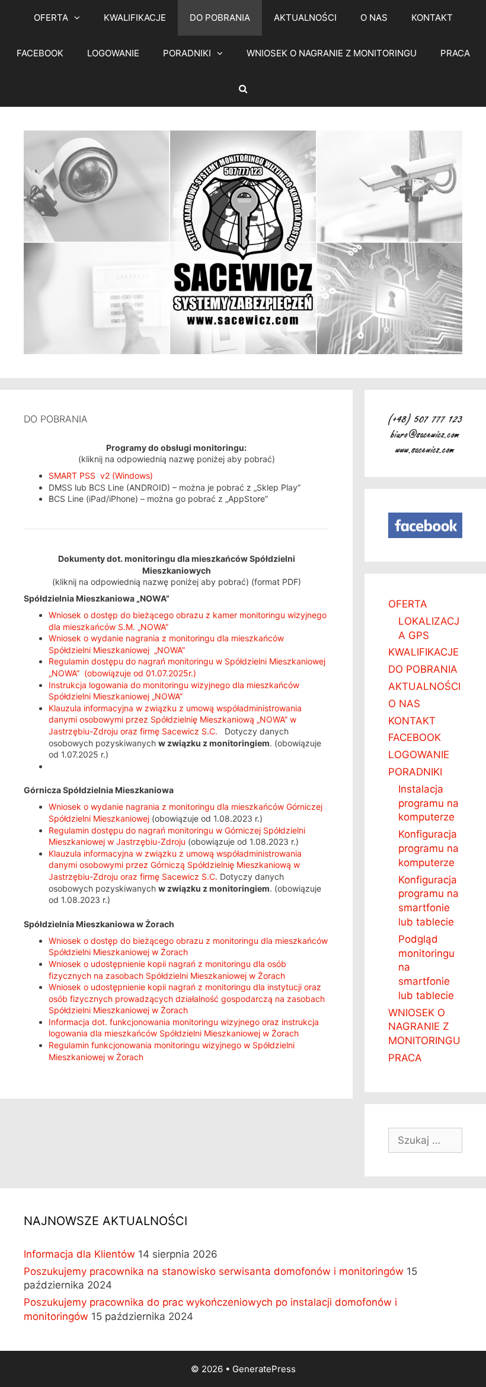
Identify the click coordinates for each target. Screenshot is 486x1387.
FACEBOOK (40, 53)
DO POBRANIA (220, 17)
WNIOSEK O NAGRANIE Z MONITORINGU (332, 53)
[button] (80, 18)
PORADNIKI (187, 53)
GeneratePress (264, 1369)
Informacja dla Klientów (79, 1254)
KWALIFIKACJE (135, 17)
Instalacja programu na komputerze (428, 803)
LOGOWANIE (113, 53)
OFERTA (51, 17)
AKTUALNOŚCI (305, 17)
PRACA (455, 53)
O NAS (374, 17)
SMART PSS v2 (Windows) (101, 475)
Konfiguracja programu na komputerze (428, 848)
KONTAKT (432, 17)
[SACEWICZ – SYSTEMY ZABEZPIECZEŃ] (243, 242)
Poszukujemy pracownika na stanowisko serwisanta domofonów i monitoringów (214, 1271)
